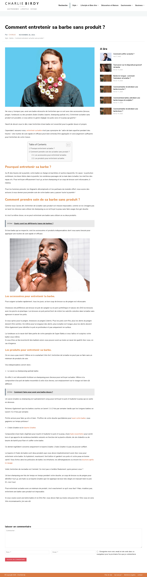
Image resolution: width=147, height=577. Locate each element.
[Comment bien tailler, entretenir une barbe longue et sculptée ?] (106, 100)
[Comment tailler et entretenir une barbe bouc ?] (106, 111)
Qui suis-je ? (118, 575)
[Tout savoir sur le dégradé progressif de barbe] (106, 68)
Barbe (12, 38)
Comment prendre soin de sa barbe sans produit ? (50, 152)
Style (6, 38)
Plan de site (108, 575)
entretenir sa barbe (34, 130)
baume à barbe (30, 427)
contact (140, 575)
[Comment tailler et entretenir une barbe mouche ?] (106, 89)
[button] (63, 5)
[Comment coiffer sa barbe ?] (106, 57)
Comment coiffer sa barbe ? (123, 54)
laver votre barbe (79, 418)
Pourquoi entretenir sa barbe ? (42, 148)
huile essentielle (77, 434)
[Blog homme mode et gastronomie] (22, 5)
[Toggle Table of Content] (67, 145)
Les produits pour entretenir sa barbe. (50, 158)
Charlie (12, 35)
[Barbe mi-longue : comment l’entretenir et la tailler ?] (106, 78)
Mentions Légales (129, 575)
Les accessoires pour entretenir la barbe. (51, 155)
